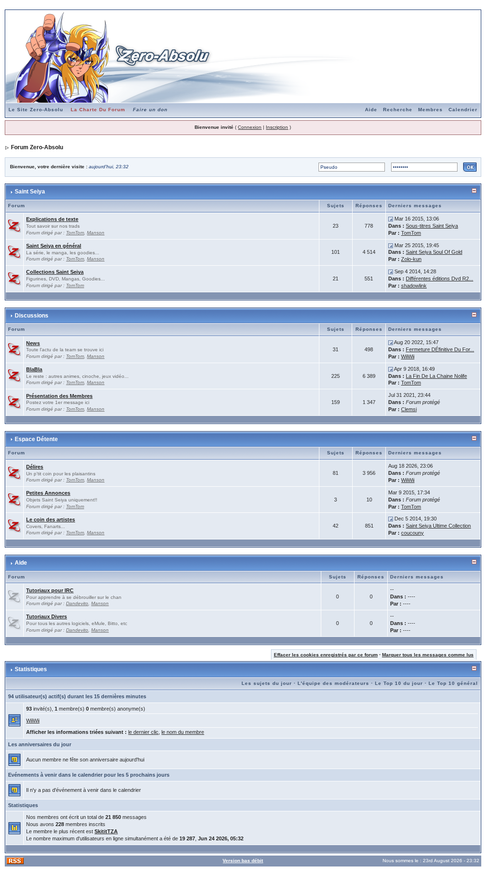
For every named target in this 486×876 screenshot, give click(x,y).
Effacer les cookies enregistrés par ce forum (326, 654)
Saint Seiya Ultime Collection (438, 526)
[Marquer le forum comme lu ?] (14, 225)
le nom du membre (182, 732)
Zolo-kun (411, 259)
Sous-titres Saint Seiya (432, 226)
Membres (430, 109)
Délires (34, 467)
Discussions (31, 315)
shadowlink (414, 286)
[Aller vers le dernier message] (390, 218)
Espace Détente (36, 439)
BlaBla (34, 369)
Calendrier (463, 109)
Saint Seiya (30, 191)
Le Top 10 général (453, 683)
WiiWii (407, 356)
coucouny (412, 533)
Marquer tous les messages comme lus (428, 654)
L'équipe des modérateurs (333, 683)
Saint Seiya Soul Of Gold (434, 252)
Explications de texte (52, 219)
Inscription (277, 127)
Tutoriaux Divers (46, 616)
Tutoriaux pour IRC (50, 590)
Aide (371, 109)
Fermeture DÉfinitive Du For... (440, 349)
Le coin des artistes (50, 519)
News (33, 343)
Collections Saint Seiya (55, 272)
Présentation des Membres (59, 396)
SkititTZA (106, 831)
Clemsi (409, 409)
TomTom (75, 232)
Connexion (250, 127)
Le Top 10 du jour (399, 683)
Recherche (397, 109)
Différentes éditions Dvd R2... (439, 278)
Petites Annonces (48, 493)
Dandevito (77, 603)
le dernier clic (143, 732)
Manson (95, 232)
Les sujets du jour (267, 683)
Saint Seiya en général (53, 246)
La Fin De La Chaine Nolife (436, 376)
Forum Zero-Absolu (37, 147)
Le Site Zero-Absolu (36, 109)
